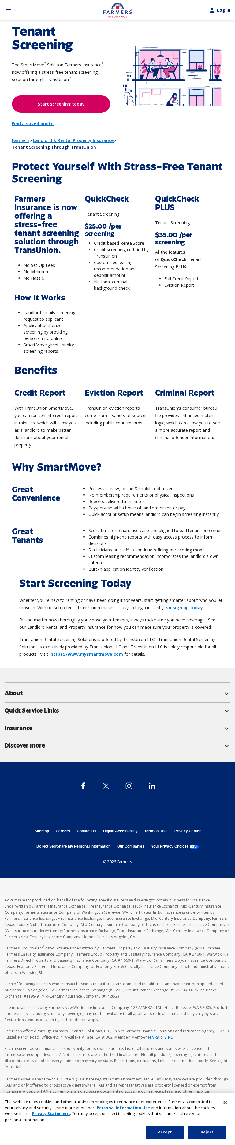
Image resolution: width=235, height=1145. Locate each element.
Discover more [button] (117, 745)
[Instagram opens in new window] (129, 786)
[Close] (225, 1102)
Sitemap (42, 831)
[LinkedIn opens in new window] (152, 786)
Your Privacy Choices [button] (175, 846)
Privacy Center (187, 831)
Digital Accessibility (120, 831)
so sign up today (184, 607)
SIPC (168, 1037)
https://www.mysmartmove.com (86, 654)
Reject (207, 1132)
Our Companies (130, 846)
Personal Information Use (123, 1107)
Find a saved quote (33, 123)
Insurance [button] (117, 728)
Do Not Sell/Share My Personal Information (73, 846)
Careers (63, 831)
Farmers (20, 140)
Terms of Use (156, 831)
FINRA (153, 1037)
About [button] (117, 693)
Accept (165, 1132)
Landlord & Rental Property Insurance (73, 140)
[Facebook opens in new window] (83, 786)
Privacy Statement (51, 1113)
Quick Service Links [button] (117, 710)
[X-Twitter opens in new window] (106, 786)
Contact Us (86, 831)
